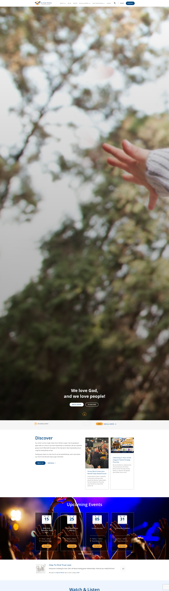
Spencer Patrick (60, 572)
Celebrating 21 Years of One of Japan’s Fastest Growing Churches (122, 460)
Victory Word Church (46, 541)
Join (99, 424)
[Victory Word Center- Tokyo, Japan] (43, 3)
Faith (78, 572)
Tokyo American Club (122, 541)
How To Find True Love (60, 564)
